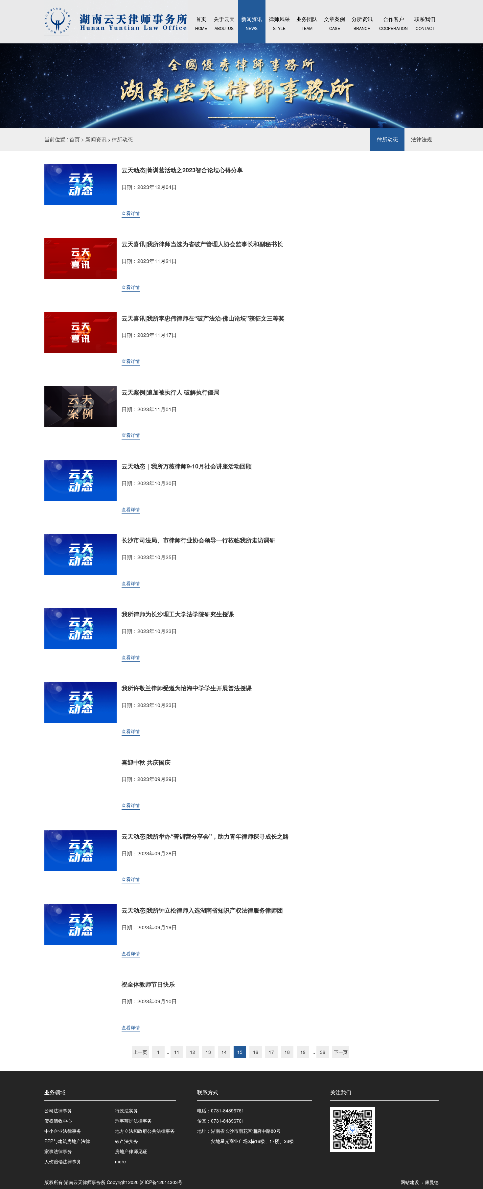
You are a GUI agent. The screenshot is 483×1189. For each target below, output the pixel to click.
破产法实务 (126, 1141)
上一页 (140, 1052)
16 (255, 1052)
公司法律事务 (58, 1110)
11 (176, 1052)
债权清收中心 (58, 1120)
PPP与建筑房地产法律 (67, 1141)
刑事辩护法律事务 (133, 1120)
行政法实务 (126, 1110)
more (120, 1161)
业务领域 (54, 1092)
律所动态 (122, 139)
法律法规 (421, 139)
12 (192, 1052)
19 (303, 1052)
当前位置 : (56, 139)
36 (322, 1052)
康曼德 (432, 1182)
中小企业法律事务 (62, 1131)
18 (287, 1052)
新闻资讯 (95, 139)
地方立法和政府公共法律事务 (145, 1131)
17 (271, 1052)
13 (208, 1052)
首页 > (77, 139)
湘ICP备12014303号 (161, 1182)
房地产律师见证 (131, 1151)
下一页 (341, 1052)
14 (224, 1052)
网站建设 (410, 1182)
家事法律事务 (58, 1151)
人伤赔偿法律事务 (62, 1161)
